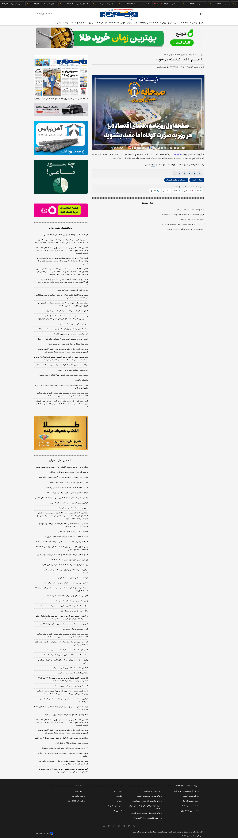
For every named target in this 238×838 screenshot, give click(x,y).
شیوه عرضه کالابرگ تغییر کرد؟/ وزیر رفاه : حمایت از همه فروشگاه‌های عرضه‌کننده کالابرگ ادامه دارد (61, 296)
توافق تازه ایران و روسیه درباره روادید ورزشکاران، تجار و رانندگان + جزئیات (62, 755)
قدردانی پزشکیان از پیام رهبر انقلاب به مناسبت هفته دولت (65, 595)
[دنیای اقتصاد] (119, 14)
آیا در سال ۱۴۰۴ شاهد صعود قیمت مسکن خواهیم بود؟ (182, 224)
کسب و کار (68, 22)
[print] (174, 174)
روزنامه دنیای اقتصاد (191, 796)
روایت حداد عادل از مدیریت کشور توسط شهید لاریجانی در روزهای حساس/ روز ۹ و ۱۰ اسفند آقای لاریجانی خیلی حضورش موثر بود (62, 317)
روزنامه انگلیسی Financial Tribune (147, 818)
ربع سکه (233, 4)
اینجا (153, 164)
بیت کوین (157, 4)
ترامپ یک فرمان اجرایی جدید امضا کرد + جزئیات (69, 472)
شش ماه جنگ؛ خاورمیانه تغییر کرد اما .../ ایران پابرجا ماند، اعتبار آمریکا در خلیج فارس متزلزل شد (63, 762)
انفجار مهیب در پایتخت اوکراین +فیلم (73, 531)
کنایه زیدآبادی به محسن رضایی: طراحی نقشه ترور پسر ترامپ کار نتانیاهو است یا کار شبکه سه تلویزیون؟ (63, 770)
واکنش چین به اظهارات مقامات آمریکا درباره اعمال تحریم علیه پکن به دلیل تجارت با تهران (61, 387)
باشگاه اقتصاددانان (111, 22)
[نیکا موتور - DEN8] (61, 109)
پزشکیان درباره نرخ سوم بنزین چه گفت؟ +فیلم (69, 559)
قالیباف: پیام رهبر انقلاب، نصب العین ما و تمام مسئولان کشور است (62, 541)
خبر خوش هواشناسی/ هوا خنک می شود (72, 323)
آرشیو (91, 22)
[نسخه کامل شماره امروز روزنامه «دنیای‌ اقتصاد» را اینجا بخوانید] (61, 75)
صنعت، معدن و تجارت (149, 22)
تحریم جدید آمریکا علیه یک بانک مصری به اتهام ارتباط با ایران (64, 624)
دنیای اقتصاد (197, 180)
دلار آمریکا (92, 4)
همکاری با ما (117, 810)
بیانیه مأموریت (77, 796)
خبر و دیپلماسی (197, 22)
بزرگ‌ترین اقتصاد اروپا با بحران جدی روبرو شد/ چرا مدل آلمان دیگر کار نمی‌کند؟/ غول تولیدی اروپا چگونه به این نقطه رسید (62, 617)
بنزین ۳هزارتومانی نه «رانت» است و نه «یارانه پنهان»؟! (183, 214)
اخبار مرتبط (148, 203)
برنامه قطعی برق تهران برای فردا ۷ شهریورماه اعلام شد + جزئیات (63, 329)
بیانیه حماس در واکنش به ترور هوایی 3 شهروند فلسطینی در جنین (62, 655)
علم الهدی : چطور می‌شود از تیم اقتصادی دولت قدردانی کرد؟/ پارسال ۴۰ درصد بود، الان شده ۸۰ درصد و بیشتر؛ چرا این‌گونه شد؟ (61, 358)
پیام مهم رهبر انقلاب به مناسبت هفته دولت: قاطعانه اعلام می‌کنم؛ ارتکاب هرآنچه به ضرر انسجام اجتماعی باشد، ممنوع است (62, 394)
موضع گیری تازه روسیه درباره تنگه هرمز (72, 290)
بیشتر (58, 22)
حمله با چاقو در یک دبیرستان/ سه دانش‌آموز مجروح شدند (65, 536)
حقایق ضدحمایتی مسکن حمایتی (191, 219)
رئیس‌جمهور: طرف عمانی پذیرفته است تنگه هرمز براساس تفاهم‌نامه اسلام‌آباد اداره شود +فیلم (62, 548)
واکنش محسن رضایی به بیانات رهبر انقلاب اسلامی (68, 482)
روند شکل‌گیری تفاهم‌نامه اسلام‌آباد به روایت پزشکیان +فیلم (65, 564)
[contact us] (109, 826)
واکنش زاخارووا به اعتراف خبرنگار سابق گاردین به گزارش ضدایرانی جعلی (62, 661)
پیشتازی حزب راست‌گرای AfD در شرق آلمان (71, 743)
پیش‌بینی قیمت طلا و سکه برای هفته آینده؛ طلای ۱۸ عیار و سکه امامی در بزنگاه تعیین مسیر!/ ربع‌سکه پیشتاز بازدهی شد (63, 350)
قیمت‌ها (99, 22)
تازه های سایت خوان (60, 461)
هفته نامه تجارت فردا (190, 806)
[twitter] (189, 174)
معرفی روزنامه (78, 791)
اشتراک (119, 801)
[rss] (119, 826)
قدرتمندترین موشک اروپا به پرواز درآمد (73, 370)
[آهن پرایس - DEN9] (61, 138)
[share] (114, 826)
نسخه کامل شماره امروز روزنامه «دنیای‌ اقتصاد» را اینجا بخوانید (61, 98)
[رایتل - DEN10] (61, 210)
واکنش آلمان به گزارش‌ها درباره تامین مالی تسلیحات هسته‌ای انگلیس (61, 497)
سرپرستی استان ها (115, 806)
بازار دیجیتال (132, 22)
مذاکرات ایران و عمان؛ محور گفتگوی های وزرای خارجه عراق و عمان (62, 467)
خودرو (123, 22)
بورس (163, 22)
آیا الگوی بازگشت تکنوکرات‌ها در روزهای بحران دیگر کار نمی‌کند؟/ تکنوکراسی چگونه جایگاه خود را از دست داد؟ (63, 679)
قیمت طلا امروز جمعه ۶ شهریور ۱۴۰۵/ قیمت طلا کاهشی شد (64, 234)
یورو (208, 4)
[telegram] (179, 174)
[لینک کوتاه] (199, 174)
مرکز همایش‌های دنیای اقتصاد (148, 796)
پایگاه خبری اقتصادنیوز (190, 810)
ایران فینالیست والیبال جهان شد (75, 629)
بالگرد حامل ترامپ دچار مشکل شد (74, 611)
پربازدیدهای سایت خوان (60, 228)
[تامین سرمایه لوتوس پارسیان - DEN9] (61, 177)
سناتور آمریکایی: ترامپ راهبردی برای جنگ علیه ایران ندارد (66, 582)
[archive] (104, 826)
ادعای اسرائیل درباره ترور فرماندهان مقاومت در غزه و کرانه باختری (62, 554)
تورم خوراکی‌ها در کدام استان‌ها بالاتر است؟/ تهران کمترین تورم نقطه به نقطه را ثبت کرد (61, 643)
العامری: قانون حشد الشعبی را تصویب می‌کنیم (70, 668)
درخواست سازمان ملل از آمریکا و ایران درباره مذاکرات (67, 492)
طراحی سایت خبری (44, 833)
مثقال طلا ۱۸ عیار (31, 4)
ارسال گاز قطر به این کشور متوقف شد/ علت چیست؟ (67, 650)
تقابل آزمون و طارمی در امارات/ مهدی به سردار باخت (67, 487)
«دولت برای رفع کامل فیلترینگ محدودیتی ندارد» (185, 229)
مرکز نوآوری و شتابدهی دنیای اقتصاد (146, 801)
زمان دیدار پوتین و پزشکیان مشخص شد (72, 601)
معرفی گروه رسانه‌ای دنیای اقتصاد (186, 791)
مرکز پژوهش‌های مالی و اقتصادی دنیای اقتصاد (144, 807)
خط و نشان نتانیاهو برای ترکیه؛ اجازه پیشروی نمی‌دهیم (66, 714)
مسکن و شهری (173, 22)
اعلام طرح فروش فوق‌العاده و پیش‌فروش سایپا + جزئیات (66, 311)
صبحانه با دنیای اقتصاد (176, 180)
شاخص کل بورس (125, 4)
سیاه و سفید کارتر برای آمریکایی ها (190, 209)
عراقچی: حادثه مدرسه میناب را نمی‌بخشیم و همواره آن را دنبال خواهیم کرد (64, 700)
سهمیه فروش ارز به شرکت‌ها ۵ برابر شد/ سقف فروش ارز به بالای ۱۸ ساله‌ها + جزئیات (61, 589)
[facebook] (194, 174)
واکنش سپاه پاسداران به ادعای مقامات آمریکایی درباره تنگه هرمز (63, 477)
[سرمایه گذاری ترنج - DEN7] (119, 38)
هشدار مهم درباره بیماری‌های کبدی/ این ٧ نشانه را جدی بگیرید (64, 375)
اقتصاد (185, 22)
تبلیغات (119, 796)
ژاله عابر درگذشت (81, 380)
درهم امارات (183, 4)
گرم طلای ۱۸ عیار (64, 4)
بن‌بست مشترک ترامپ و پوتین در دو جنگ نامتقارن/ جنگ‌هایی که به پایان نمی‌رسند (61, 708)
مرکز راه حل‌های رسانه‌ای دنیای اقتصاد (145, 813)
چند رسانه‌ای (81, 22)
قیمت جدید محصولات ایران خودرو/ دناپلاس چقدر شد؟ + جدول (62, 339)
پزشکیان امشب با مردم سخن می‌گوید (73, 673)
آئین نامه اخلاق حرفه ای (74, 801)
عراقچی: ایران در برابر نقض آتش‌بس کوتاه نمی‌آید (68, 502)
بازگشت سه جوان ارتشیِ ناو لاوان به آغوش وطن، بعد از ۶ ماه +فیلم (61, 365)
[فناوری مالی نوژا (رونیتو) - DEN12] (61, 433)
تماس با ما (118, 791)
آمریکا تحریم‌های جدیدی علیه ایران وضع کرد (71, 686)
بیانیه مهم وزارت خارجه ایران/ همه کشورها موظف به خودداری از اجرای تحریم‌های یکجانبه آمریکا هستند (63, 304)
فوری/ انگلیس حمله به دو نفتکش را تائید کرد (70, 334)
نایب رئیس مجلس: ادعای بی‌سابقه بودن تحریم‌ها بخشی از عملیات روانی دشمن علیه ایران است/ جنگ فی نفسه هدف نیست (62, 692)
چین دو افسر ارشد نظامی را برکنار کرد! (73, 508)
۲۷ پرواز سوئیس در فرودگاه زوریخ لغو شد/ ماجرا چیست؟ (65, 748)
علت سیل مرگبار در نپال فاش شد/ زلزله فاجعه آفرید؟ (68, 344)
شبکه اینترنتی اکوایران (190, 801)
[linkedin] (184, 174)
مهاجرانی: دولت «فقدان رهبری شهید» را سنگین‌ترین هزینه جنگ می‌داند (63, 571)
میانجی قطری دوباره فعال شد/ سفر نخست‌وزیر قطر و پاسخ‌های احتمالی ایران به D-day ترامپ (63, 525)
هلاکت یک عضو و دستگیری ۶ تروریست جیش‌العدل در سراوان (64, 606)
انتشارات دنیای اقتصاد (152, 791)
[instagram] (134, 826)
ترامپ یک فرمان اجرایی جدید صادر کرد (72, 577)
